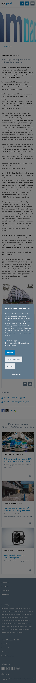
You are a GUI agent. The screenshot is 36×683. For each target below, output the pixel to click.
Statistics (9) (25, 343)
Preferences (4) (12, 343)
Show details (16, 374)
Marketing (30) (12, 345)
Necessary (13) (12, 341)
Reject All (10, 366)
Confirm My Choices (13, 359)
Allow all (10, 352)
